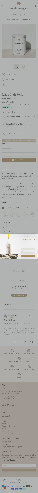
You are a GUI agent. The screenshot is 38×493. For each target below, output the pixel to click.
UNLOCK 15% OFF (28, 255)
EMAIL (22, 247)
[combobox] (28, 253)
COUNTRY (23, 251)
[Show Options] (34, 253)
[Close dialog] (37, 235)
